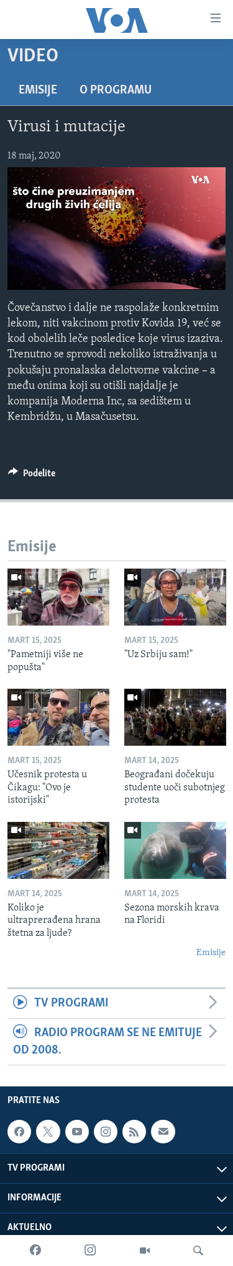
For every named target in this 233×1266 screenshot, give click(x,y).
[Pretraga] (198, 1250)
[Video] (144, 1250)
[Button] (31, 476)
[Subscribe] (163, 1131)
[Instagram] (90, 1250)
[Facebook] (35, 1250)
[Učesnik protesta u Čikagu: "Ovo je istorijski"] (58, 717)
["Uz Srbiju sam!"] (175, 597)
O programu (116, 90)
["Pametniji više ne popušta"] (58, 597)
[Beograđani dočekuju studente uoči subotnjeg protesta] (175, 717)
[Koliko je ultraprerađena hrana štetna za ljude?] (58, 850)
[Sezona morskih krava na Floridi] (175, 850)
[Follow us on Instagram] (105, 1131)
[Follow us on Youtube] (77, 1131)
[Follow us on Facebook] (19, 1131)
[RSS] (134, 1131)
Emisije (38, 90)
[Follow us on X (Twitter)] (48, 1131)
